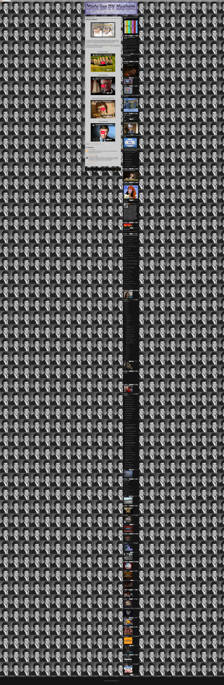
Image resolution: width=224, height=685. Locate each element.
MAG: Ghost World (127, 269)
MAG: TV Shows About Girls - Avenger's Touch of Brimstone (129, 267)
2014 (126, 311)
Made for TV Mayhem (127, 57)
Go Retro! (127, 422)
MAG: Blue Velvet (127, 273)
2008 (126, 358)
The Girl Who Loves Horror (130, 454)
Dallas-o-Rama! (129, 338)
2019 (126, 303)
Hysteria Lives (126, 488)
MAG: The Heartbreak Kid (128, 281)
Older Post (117, 169)
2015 (126, 309)
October (127, 318)
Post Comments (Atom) (105, 172)
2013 (126, 312)
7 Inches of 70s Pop (129, 399)
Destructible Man (128, 415)
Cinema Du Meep (128, 413)
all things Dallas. (108, 46)
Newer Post (88, 169)
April (127, 347)
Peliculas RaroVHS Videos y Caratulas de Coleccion (130, 443)
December (128, 315)
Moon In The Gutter (129, 437)
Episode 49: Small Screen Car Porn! (130, 42)
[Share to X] (107, 144)
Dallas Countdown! (129, 341)
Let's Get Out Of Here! (129, 433)
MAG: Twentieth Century (128, 255)
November (128, 317)
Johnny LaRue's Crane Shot (130, 431)
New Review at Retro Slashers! (130, 330)
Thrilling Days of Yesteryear (130, 166)
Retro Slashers (126, 491)
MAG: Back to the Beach (128, 239)
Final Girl (127, 420)
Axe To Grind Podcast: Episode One (130, 231)
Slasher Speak (128, 447)
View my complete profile (128, 220)
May (127, 345)
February (128, 350)
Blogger (118, 680)
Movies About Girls (129, 440)
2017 (126, 306)
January (127, 352)
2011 (126, 354)
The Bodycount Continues (128, 493)
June (127, 325)
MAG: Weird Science (127, 275)
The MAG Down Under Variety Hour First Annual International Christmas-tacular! (130, 264)
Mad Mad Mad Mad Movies (130, 435)
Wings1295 (90, 149)
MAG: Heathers (127, 279)
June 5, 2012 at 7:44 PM (93, 153)
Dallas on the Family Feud (131, 339)
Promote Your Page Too (127, 59)
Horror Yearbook (127, 486)
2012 (126, 314)
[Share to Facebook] (108, 144)
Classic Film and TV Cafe (130, 152)
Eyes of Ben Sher (128, 417)
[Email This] (105, 144)
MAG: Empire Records (128, 277)
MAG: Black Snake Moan (128, 271)
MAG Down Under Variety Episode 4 (130, 237)
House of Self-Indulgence (130, 424)
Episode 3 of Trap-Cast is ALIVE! (130, 40)
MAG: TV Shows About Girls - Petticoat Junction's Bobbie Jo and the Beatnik (131, 261)
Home (103, 169)
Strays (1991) (128, 333)
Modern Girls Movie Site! (128, 490)
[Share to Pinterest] (109, 144)
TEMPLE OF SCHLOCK (129, 452)
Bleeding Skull (126, 482)
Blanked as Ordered (129, 406)
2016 (126, 307)
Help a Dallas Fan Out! (130, 336)
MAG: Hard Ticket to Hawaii (129, 243)
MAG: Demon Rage (127, 248)
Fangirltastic (126, 484)
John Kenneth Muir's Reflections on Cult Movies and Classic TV (130, 427)
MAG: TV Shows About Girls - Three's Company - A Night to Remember (131, 246)
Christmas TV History (129, 411)
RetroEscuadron (128, 161)
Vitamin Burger (128, 462)
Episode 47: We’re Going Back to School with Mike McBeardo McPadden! (130, 50)
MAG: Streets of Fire (127, 286)
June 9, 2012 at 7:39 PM (93, 161)
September (128, 320)
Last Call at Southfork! (130, 334)
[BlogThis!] (106, 144)
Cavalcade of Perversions (130, 408)
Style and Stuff (128, 450)
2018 (126, 304)
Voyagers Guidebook (129, 464)
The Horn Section (128, 163)
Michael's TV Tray (128, 159)
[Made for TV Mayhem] (124, 58)
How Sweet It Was (128, 154)
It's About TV (127, 157)
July (127, 323)
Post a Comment (90, 163)
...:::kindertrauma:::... (129, 397)
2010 (126, 355)
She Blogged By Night (129, 445)
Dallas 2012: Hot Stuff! (130, 331)
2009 (126, 357)
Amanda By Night (91, 156)
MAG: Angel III (126, 250)
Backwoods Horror (128, 404)
